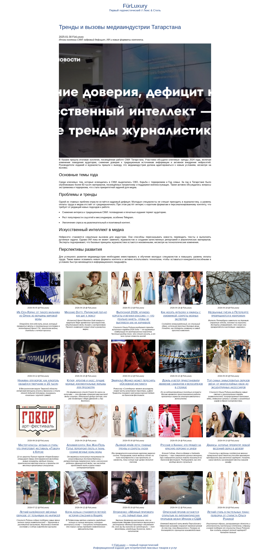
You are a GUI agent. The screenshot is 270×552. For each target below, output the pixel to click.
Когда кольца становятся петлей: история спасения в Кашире (85, 513)
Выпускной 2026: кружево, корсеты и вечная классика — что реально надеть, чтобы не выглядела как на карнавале (133, 317)
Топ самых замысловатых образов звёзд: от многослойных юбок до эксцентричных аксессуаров (228, 384)
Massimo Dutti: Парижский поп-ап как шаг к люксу (86, 313)
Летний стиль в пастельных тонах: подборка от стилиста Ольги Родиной (228, 515)
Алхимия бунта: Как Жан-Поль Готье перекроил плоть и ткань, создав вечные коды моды (85, 448)
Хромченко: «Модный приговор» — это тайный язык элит (133, 513)
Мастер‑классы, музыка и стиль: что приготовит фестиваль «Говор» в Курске (38, 448)
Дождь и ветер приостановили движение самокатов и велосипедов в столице (181, 384)
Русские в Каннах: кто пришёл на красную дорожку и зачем (180, 446)
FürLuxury (135, 6)
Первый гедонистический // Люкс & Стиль (135, 10)
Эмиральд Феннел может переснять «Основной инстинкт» (133, 382)
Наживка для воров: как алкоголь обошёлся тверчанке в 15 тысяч (38, 382)
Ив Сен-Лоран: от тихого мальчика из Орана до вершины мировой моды (38, 315)
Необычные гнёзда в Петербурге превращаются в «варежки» (228, 313)
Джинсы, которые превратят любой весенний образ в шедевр (228, 446)
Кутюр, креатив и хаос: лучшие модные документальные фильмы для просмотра (85, 384)
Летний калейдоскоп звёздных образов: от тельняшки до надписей (38, 513)
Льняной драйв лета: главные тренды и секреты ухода (133, 446)
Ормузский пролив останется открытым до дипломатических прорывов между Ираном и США (180, 515)
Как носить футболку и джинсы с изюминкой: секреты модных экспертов (181, 315)
